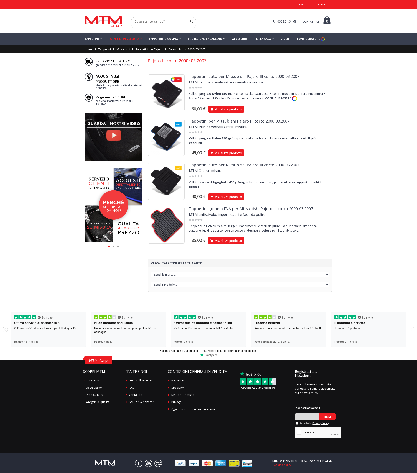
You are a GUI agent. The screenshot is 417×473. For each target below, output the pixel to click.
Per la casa (263, 39)
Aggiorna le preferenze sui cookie (193, 409)
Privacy (176, 402)
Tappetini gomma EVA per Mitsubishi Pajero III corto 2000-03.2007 (251, 208)
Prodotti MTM (94, 395)
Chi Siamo (92, 380)
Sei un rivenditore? (141, 402)
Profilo (304, 4)
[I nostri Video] (113, 114)
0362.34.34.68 (287, 21)
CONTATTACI (311, 21)
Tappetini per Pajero (149, 49)
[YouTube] (148, 463)
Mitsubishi (123, 49)
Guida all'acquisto (141, 380)
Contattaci (135, 395)
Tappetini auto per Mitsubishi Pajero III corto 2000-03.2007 (244, 76)
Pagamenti (178, 380)
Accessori (239, 39)
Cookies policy (281, 465)
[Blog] (158, 463)
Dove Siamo (94, 388)
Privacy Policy (320, 423)
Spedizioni (178, 388)
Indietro (136, 27)
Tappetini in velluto (123, 39)
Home (89, 49)
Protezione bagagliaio (205, 39)
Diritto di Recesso (182, 395)
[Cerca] (191, 21)
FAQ (131, 388)
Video (285, 39)
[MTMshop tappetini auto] (103, 21)
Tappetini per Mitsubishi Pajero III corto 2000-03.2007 (239, 121)
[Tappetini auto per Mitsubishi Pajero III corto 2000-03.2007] (166, 92)
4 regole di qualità (97, 402)
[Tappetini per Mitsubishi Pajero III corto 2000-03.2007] (166, 137)
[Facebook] (138, 463)
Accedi (321, 4)
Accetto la (314, 423)
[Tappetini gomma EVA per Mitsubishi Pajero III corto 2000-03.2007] (166, 225)
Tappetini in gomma (163, 39)
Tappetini (92, 39)
